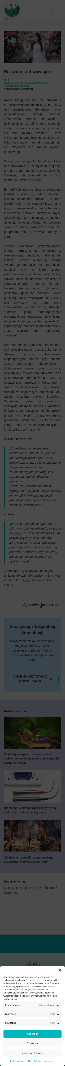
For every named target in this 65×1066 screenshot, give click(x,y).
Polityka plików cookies (21, 1061)
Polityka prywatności (43, 1061)
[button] (60, 970)
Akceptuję (32, 1033)
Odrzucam (33, 1043)
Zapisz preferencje (32, 1053)
